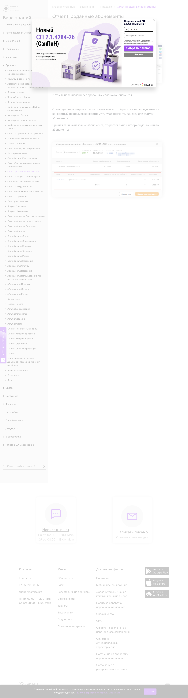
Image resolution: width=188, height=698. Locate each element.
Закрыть (138, 54)
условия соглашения (142, 43)
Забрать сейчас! (138, 48)
